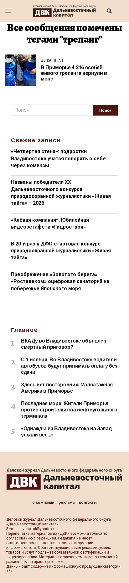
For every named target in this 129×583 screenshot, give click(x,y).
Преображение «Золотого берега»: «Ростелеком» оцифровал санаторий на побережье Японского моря (60, 281)
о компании (43, 502)
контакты (88, 502)
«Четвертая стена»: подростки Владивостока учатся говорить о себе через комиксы (58, 158)
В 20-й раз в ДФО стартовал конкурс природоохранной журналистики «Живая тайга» (61, 251)
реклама (67, 502)
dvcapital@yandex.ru (38, 529)
